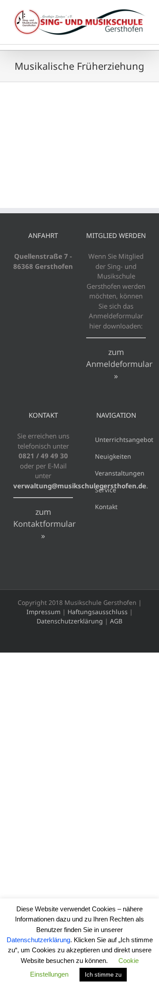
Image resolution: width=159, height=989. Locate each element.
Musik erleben (125, 132)
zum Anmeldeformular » (119, 364)
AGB (116, 621)
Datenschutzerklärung (70, 621)
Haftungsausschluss (98, 612)
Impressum (43, 612)
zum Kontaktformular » (44, 523)
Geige (91, 132)
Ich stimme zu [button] (103, 974)
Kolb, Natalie (35, 120)
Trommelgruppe (35, 151)
